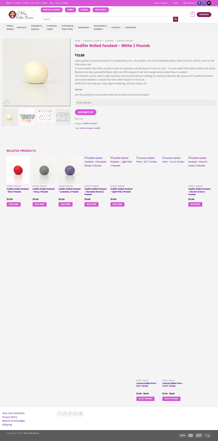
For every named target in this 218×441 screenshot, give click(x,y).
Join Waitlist (86, 112)
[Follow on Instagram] (204, 3)
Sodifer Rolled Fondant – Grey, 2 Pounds (44, 190)
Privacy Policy (9, 417)
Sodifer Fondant (125, 41)
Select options (145, 399)
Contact (115, 27)
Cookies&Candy (52, 27)
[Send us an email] (209, 3)
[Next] (65, 72)
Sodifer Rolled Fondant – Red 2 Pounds (18, 190)
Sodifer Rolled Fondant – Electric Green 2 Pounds (199, 192)
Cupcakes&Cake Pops (68, 27)
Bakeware (83, 27)
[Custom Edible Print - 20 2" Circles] (147, 267)
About (175, 3)
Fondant (109, 41)
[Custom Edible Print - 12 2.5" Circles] (173, 267)
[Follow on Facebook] (199, 3)
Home (77, 41)
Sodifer (97, 128)
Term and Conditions (13, 413)
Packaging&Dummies (100, 27)
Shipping (7, 424)
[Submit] (175, 19)
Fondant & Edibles (92, 41)
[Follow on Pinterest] (80, 413)
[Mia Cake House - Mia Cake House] (21, 15)
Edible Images (10, 27)
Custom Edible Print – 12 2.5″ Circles (172, 384)
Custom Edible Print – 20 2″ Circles (146, 384)
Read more (13, 204)
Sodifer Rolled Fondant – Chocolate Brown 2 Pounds (96, 192)
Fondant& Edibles (36, 27)
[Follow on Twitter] (70, 413)
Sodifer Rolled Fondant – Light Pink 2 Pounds (121, 190)
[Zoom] (6, 103)
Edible (82, 128)
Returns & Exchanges (13, 420)
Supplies (21, 27)
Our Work (130, 27)
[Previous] (7, 72)
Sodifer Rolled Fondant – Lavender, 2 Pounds (70, 190)
